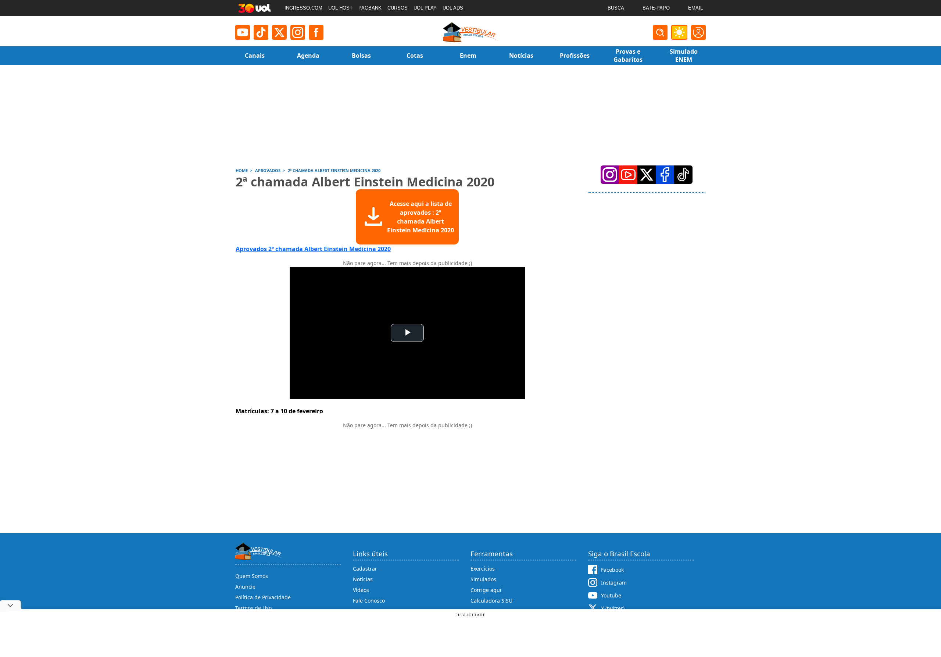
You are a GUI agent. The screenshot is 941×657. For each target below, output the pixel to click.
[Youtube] (242, 32)
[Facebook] (665, 174)
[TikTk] (683, 174)
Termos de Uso (253, 607)
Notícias (363, 579)
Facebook (612, 569)
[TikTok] (261, 32)
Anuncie (245, 586)
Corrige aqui (485, 589)
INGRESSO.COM (303, 8)
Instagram (614, 582)
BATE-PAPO (656, 8)
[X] (279, 32)
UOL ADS (453, 8)
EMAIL (695, 8)
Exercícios (482, 568)
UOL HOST (340, 8)
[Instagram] (297, 32)
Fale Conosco (369, 600)
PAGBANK (370, 8)
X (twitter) (613, 608)
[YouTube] (628, 174)
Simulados (483, 579)
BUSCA (616, 8)
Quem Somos (251, 575)
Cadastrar (365, 568)
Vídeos (361, 589)
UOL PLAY (425, 8)
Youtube (611, 595)
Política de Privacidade (263, 597)
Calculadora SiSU (491, 600)
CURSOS (397, 8)
